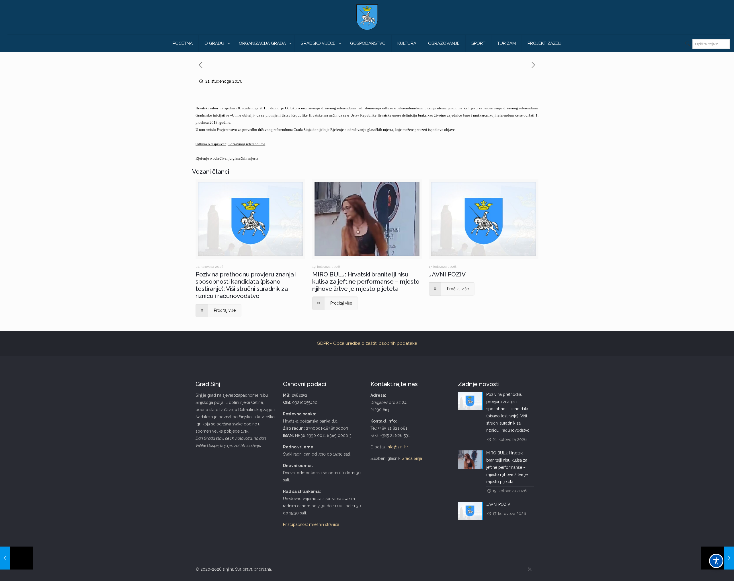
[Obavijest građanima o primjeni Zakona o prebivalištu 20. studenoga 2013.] (16, 558)
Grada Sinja (411, 458)
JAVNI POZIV (447, 274)
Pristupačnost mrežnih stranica (311, 524)
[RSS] (530, 569)
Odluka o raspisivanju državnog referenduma (230, 144)
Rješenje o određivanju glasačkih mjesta (227, 158)
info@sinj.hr (397, 447)
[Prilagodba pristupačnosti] (716, 561)
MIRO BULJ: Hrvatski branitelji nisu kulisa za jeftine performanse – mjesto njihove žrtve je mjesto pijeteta (365, 281)
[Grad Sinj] (367, 17)
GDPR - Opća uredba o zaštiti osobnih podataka (367, 343)
